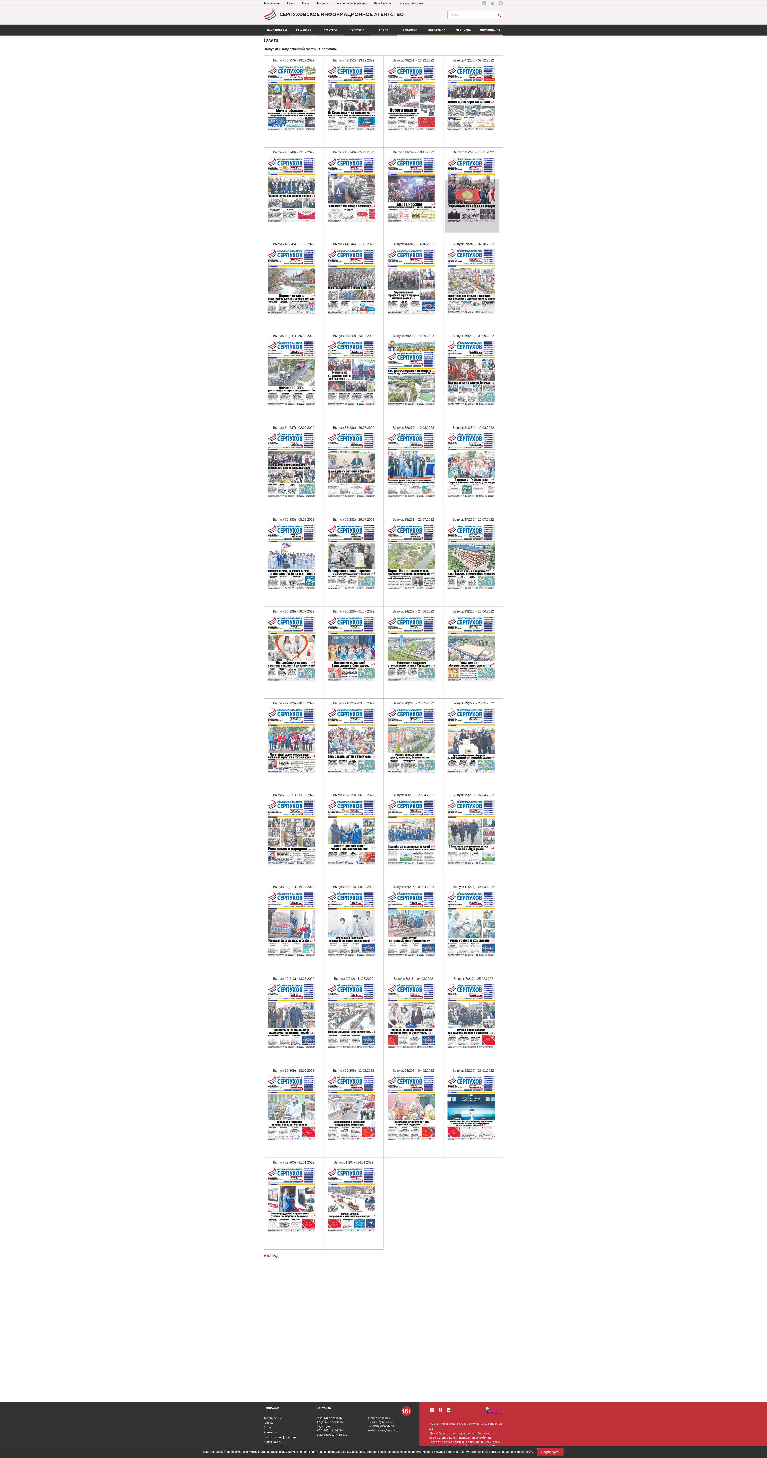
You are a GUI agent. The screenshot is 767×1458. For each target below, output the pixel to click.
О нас (305, 3)
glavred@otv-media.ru (332, 1434)
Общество (304, 30)
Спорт (383, 30)
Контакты (322, 3)
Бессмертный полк (410, 3)
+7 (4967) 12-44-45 (381, 1422)
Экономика (436, 30)
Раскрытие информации (351, 3)
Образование (490, 30)
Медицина (463, 30)
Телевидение (272, 3)
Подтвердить (550, 1452)
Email (31, 1423)
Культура (330, 30)
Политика (357, 30)
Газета (291, 3)
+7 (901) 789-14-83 (381, 1426)
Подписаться (18, 1439)
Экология (410, 30)
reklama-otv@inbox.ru (383, 1430)
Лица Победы (382, 3)
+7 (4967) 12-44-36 (330, 1422)
